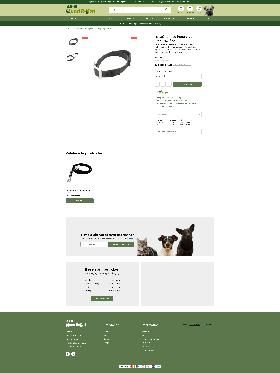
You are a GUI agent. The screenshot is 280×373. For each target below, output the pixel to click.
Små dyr (108, 18)
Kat (90, 18)
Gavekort (146, 343)
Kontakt (145, 332)
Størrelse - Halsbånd (164, 72)
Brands (190, 18)
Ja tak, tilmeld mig (121, 244)
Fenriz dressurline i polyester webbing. (78, 191)
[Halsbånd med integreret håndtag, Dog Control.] (72, 42)
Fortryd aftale (148, 350)
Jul (207, 18)
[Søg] (166, 9)
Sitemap (145, 347)
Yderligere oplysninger (166, 131)
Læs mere (159, 57)
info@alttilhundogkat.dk (76, 343)
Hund (74, 18)
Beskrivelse (162, 114)
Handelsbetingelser (150, 339)
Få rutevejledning (102, 298)
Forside (68, 29)
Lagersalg (169, 18)
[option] (72, 42)
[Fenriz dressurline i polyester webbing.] (80, 173)
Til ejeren (129, 18)
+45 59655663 (72, 339)
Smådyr (107, 339)
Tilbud (149, 18)
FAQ (143, 335)
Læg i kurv (187, 84)
